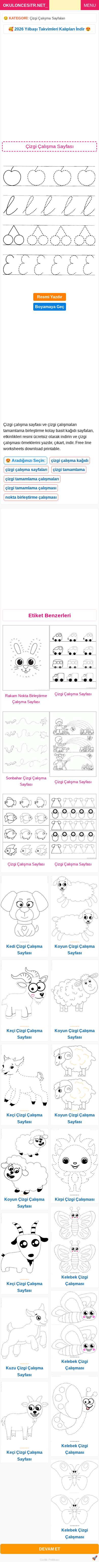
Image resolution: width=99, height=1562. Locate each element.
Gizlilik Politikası (49, 1559)
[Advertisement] (49, 87)
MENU (90, 5)
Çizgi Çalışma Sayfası (73, 694)
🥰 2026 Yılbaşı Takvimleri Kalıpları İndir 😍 (49, 29)
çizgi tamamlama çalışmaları (32, 479)
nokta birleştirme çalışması (31, 497)
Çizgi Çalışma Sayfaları (47, 18)
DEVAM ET (49, 1549)
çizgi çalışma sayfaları (26, 469)
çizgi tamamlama (69, 469)
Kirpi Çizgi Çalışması (74, 1199)
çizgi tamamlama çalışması (30, 488)
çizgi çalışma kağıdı (69, 460)
